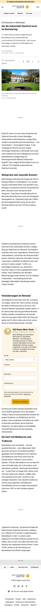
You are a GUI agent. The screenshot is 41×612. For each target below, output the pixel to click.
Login (37, 7)
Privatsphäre (9, 599)
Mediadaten (10, 602)
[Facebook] (26, 586)
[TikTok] (22, 586)
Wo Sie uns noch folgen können (22, 591)
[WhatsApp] (18, 586)
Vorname (7, 365)
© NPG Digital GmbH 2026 (20, 580)
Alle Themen (29, 13)
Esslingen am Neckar (9, 13)
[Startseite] (5, 567)
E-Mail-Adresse (8, 383)
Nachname (7, 374)
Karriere (18, 599)
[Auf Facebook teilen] (23, 62)
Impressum (25, 605)
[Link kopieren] (19, 61)
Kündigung (8, 605)
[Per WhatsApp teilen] (32, 61)
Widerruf (33, 605)
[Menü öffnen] (2, 7)
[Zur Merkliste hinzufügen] (38, 62)
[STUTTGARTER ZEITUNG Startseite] (20, 7)
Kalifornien (20, 13)
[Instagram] (14, 586)
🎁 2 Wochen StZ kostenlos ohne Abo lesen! (20, 1)
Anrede (6, 355)
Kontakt (16, 605)
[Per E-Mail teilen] (28, 62)
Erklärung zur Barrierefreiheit (25, 602)
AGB (24, 599)
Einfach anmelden (20, 402)
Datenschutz (31, 599)
